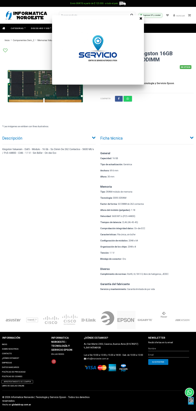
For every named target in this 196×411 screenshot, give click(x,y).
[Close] (141, 18)
